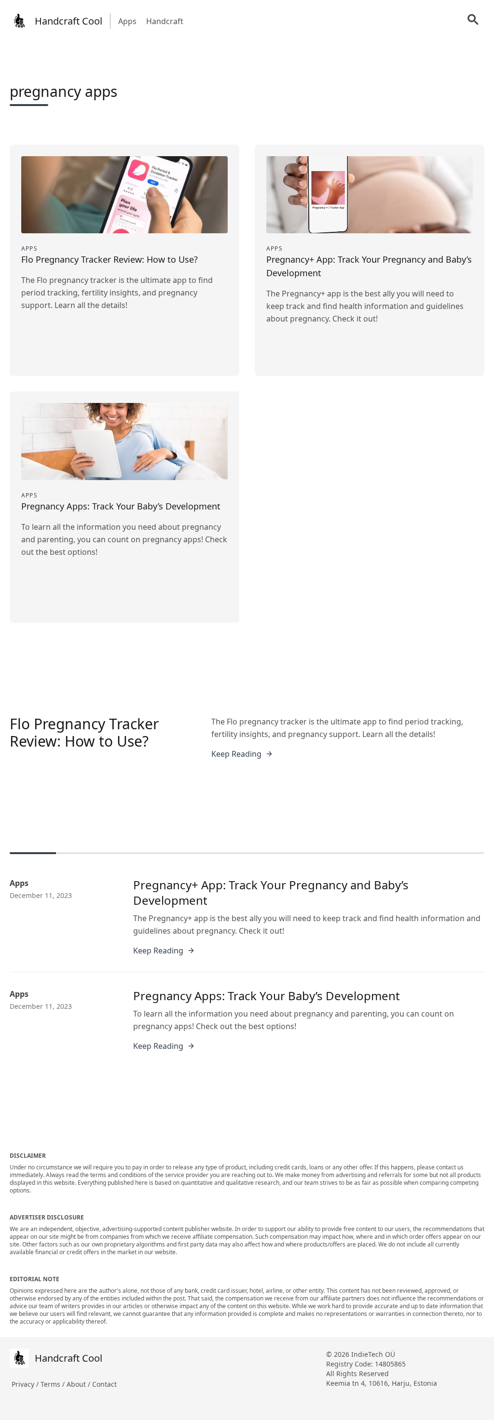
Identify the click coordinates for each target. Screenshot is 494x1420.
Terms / (54, 1384)
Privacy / (26, 1384)
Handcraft (164, 21)
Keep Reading (236, 754)
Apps (127, 21)
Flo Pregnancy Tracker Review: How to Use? (84, 732)
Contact (104, 1384)
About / (79, 1384)
